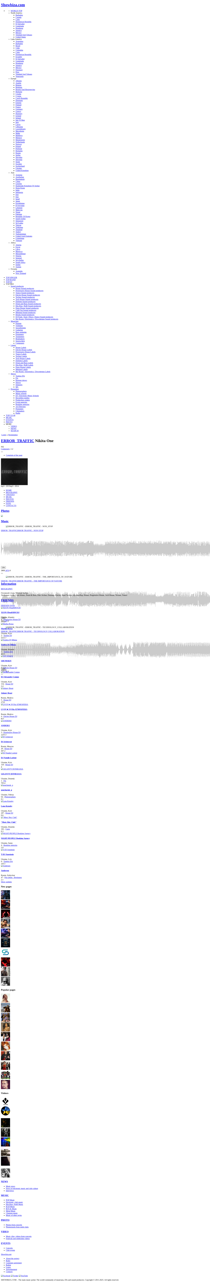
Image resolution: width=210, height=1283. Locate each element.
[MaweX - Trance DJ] (5, 908)
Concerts (9, 1248)
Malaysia (19, 210)
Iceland (18, 116)
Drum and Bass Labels (24, 363)
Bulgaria (19, 92)
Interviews (10, 1191)
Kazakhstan (20, 203)
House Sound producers (25, 288)
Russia (18, 153)
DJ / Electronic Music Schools (27, 396)
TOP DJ (9, 282)
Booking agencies (22, 404)
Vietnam (19, 241)
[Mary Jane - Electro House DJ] (5, 1177)
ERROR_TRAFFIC (17, 441)
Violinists (19, 326)
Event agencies (21, 402)
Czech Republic (22, 98)
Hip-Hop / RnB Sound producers (28, 306)
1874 (7, 570)
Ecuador (19, 57)
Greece (18, 111)
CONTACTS (11, 506)
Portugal (19, 149)
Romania (19, 151)
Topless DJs (20, 376)
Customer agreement (14, 1263)
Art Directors (21, 407)
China (18, 181)
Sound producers (17, 286)
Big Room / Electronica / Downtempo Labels (33, 372)
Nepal (18, 212)
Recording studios (22, 398)
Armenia (19, 175)
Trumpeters (20, 337)
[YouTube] (23, 1276)
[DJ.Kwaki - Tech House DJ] (5, 918)
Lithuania (19, 127)
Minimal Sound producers (25, 312)
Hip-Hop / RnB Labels (24, 365)
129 (5, 621)
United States (21, 37)
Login (3, 435)
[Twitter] (14, 1276)
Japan (18, 201)
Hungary (19, 114)
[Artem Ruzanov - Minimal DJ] (5, 1155)
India (17, 190)
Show (6, 1254)
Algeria (18, 245)
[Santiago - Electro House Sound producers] (5, 975)
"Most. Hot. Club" (8, 822)
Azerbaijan (20, 177)
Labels (13, 345)
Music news (10, 1186)
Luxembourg (21, 129)
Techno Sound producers (25, 297)
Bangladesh (20, 179)
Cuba (18, 19)
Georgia (19, 184)
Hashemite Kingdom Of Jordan (28, 186)
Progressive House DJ (12, 619)
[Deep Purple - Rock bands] (5, 1021)
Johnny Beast (6, 693)
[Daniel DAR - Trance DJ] (5, 1127)
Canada (18, 17)
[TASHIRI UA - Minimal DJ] (5, 966)
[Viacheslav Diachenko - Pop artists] (5, 985)
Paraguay (19, 70)
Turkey (18, 232)
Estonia (18, 103)
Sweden (19, 164)
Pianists (18, 323)
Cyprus (18, 96)
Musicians (14, 321)
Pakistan (19, 214)
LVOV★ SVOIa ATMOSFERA (14, 709)
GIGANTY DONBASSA (11, 774)
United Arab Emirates (24, 236)
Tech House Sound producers (27, 299)
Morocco (19, 251)
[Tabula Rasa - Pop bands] (5, 1060)
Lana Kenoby (6, 806)
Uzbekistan (20, 238)
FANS (8, 503)
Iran (17, 195)
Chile (18, 48)
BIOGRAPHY (12, 492)
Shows (13, 374)
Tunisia (18, 267)
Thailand (19, 230)
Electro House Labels (24, 350)
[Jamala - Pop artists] (5, 1069)
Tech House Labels (23, 358)
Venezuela (19, 76)
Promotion (15, 389)
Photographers (21, 391)
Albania (19, 81)
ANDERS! (5, 725)
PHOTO (9, 422)
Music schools (21, 393)
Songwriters (20, 341)
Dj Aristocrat (6, 742)
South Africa (20, 262)
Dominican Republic (23, 22)
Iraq (17, 197)
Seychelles (20, 260)
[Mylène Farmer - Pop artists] (5, 1050)
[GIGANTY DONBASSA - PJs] (5, 1146)
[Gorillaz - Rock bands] (5, 1079)
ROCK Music (11, 1209)
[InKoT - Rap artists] (5, 1165)
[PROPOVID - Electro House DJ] (5, 899)
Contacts (9, 1272)
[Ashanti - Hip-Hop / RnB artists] (5, 1031)
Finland (18, 105)
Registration (13, 435)
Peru (17, 72)
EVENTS (9, 420)
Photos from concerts (14, 1225)
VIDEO (14, 426)
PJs (17, 378)
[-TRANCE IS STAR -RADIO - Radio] (5, 1115)
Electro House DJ (10, 668)
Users (7, 829)
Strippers (19, 385)
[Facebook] (5, 1276)
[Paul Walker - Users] (5, 1088)
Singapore (19, 221)
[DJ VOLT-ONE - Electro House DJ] (5, 1105)
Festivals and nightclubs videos (18, 1239)
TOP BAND (11, 280)
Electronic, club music (14, 1202)
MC (17, 387)
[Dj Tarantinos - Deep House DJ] (5, 927)
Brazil (18, 46)
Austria (18, 83)
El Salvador (20, 24)
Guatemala (20, 26)
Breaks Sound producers (25, 315)
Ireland (18, 118)
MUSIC (9, 418)
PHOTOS (10, 499)
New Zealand (21, 273)
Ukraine (19, 168)
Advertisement (11, 1269)
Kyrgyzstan (20, 205)
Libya (18, 249)
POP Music (10, 1200)
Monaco (19, 138)
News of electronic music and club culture (22, 1188)
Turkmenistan (21, 234)
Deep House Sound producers (27, 308)
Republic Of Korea (23, 216)
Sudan (18, 265)
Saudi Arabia (21, 219)
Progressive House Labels (25, 352)
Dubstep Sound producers (25, 302)
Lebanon (19, 208)
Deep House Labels (23, 367)
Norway (19, 144)
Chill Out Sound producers (26, 310)
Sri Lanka (19, 223)
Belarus (18, 85)
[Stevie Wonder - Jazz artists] (5, 1002)
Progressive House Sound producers (29, 291)
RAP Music (10, 1207)
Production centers (23, 400)
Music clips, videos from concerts (18, 1236)
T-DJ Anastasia (7, 854)
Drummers (20, 334)
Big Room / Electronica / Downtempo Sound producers (37, 319)
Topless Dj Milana (8, 645)
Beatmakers (20, 339)
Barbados (19, 15)
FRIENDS (10, 501)
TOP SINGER (11, 277)
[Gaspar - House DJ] (5, 937)
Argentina (19, 41)
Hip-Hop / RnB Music (14, 1204)
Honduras (19, 28)
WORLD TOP (16, 11)
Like (3, 567)
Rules (8, 1261)
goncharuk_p (6, 790)
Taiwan (18, 225)
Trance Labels (21, 354)
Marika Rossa (7, 629)
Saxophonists (21, 328)
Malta (18, 133)
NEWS (13, 428)
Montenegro (20, 140)
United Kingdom (22, 170)
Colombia (19, 50)
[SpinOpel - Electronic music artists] (5, 956)
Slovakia (19, 157)
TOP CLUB (10, 415)
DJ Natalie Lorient (8, 758)
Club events (10, 1250)
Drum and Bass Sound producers (28, 304)
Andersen (5, 871)
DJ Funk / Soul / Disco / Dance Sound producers (34, 317)
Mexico (18, 33)
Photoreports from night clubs (17, 1227)
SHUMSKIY (6, 661)
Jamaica (19, 30)
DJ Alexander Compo (10, 677)
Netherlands (20, 142)
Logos (8, 1267)
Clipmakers (20, 411)
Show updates (6, 882)
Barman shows (21, 380)
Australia (19, 271)
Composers (20, 343)
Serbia (18, 155)
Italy (17, 122)
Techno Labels (21, 356)
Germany (19, 109)
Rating (8, 1265)
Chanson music (12, 1213)
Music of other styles (14, 1215)
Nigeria (18, 256)
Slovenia (19, 160)
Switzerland (20, 166)
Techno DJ (8, 636)
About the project (12, 1258)
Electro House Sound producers (28, 295)
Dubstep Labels (22, 361)
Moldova (19, 135)
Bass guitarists (21, 332)
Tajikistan (19, 227)
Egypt (18, 247)
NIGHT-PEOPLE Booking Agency (15, 838)
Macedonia (20, 131)
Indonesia (19, 192)
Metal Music (10, 1211)
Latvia (18, 125)
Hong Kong (20, 188)
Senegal (19, 258)
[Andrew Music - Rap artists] (5, 947)
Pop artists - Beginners (13, 877)
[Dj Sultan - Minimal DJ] (5, 1136)
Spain (18, 162)
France (18, 107)
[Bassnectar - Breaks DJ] (5, 1012)
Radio (18, 413)
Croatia (18, 94)
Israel (18, 199)
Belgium (19, 87)
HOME (9, 490)
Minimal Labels (22, 369)
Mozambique (21, 254)
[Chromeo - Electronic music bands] (5, 1040)
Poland (18, 146)
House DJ (9, 684)
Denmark (19, 100)
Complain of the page (14, 455)
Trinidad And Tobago (24, 35)
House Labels (21, 347)
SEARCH (15, 431)
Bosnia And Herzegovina (25, 90)
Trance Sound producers (25, 293)
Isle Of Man (20, 120)
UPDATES (10, 495)
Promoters (19, 409)
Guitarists (19, 330)
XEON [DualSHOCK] (10, 612)
